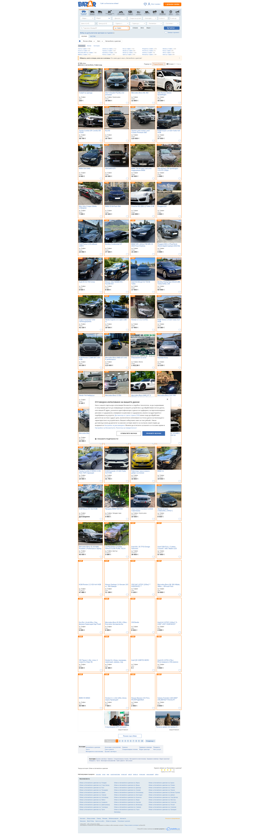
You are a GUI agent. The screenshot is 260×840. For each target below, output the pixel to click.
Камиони (125, 747)
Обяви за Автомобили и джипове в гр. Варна (127, 783)
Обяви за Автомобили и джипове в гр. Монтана (162, 800)
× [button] (167, 399)
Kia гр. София (128, 48)
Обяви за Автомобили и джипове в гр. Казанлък (127, 797)
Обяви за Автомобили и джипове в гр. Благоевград (128, 792)
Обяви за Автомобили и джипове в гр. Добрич (162, 795)
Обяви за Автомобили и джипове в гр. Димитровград (95, 804)
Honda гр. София (148, 52)
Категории (97, 46)
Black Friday (90, 821)
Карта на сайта (99, 821)
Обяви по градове (111, 821)
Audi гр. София (84, 48)
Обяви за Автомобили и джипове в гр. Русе (92, 787)
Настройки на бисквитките (105, 428)
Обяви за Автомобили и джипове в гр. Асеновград (94, 797)
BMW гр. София (84, 54)
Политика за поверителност (126, 428)
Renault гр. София (149, 54)
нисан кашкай (150, 774)
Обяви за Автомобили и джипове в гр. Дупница (127, 787)
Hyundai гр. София (109, 52)
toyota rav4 (124, 774)
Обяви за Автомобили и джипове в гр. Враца (127, 785)
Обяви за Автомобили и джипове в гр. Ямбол (92, 800)
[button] (106, 439)
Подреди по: (148, 64)
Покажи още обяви (130, 736)
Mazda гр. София (129, 50)
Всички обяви (88, 41)
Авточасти (123, 818)
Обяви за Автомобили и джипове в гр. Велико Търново (164, 792)
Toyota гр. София (109, 50)
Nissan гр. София (129, 52)
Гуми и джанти (109, 749)
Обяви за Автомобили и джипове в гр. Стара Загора (94, 785)
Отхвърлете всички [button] (129, 433)
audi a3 (130, 774)
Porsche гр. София (149, 50)
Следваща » (150, 741)
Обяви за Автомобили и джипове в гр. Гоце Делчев (163, 797)
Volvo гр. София (168, 54)
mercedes (98, 774)
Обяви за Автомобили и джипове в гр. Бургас (161, 783)
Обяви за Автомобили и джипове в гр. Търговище (94, 807)
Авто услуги (157, 749)
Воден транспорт (144, 749)
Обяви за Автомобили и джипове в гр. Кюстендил (128, 795)
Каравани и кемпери (145, 747)
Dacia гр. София (84, 50)
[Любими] (145, 4)
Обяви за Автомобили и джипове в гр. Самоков (127, 807)
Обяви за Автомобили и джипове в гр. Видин (127, 800)
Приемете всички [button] (153, 433)
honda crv (135, 774)
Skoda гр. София (169, 48)
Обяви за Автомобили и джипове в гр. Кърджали (93, 802)
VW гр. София (168, 52)
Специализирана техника (130, 749)
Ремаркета (156, 747)
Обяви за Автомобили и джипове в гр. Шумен (92, 792)
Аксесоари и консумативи (113, 747)
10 (142, 741)
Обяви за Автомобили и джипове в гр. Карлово (127, 802)
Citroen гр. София (109, 48)
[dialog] (130, 420)
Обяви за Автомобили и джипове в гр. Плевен (162, 785)
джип (108, 774)
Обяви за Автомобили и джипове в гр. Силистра (162, 802)
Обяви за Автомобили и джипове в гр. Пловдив (93, 783)
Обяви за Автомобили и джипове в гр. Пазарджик (94, 790)
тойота (156, 774)
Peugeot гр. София (149, 48)
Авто (99, 41)
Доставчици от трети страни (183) (127, 415)
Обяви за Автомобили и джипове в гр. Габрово (93, 795)
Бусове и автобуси (110, 751)
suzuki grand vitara (115, 774)
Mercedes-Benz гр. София (87, 52)
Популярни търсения (124, 821)
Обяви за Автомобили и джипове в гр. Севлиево (162, 807)
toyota (103, 774)
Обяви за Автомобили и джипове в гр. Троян (92, 809)
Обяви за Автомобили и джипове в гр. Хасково (127, 790)
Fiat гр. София (168, 50)
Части (87, 749)
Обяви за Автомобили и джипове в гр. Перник (162, 790)
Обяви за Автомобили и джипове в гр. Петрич (162, 804)
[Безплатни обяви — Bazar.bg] (87, 4)
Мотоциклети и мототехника (94, 751)
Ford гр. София (108, 54)
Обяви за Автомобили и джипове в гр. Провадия (162, 809)
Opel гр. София (129, 54)
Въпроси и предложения (172, 818)
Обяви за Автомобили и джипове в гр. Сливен (162, 787)
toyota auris (142, 774)
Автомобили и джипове (113, 41)
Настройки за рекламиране (114, 425)
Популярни (82, 46)
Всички (89, 46)
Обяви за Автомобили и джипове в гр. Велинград (128, 804)
